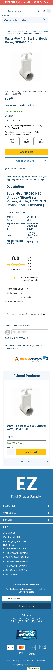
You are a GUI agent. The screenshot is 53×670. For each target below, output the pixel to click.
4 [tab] (29, 461)
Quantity (9, 116)
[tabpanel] (26, 419)
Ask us (31, 105)
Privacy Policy (18, 664)
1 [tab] (22, 461)
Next (48, 460)
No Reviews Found (14, 301)
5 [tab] (31, 461)
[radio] (38, 258)
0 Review (18, 269)
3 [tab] (26, 461)
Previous (5, 460)
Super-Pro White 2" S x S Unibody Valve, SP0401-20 (26, 427)
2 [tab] (24, 461)
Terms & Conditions (32, 664)
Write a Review (26, 297)
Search (5, 15)
